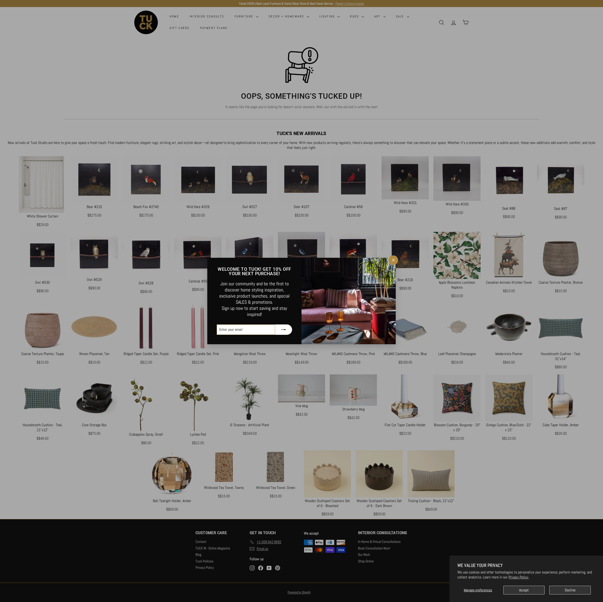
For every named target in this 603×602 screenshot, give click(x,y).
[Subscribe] (283, 329)
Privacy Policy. (519, 577)
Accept (524, 590)
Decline (570, 590)
